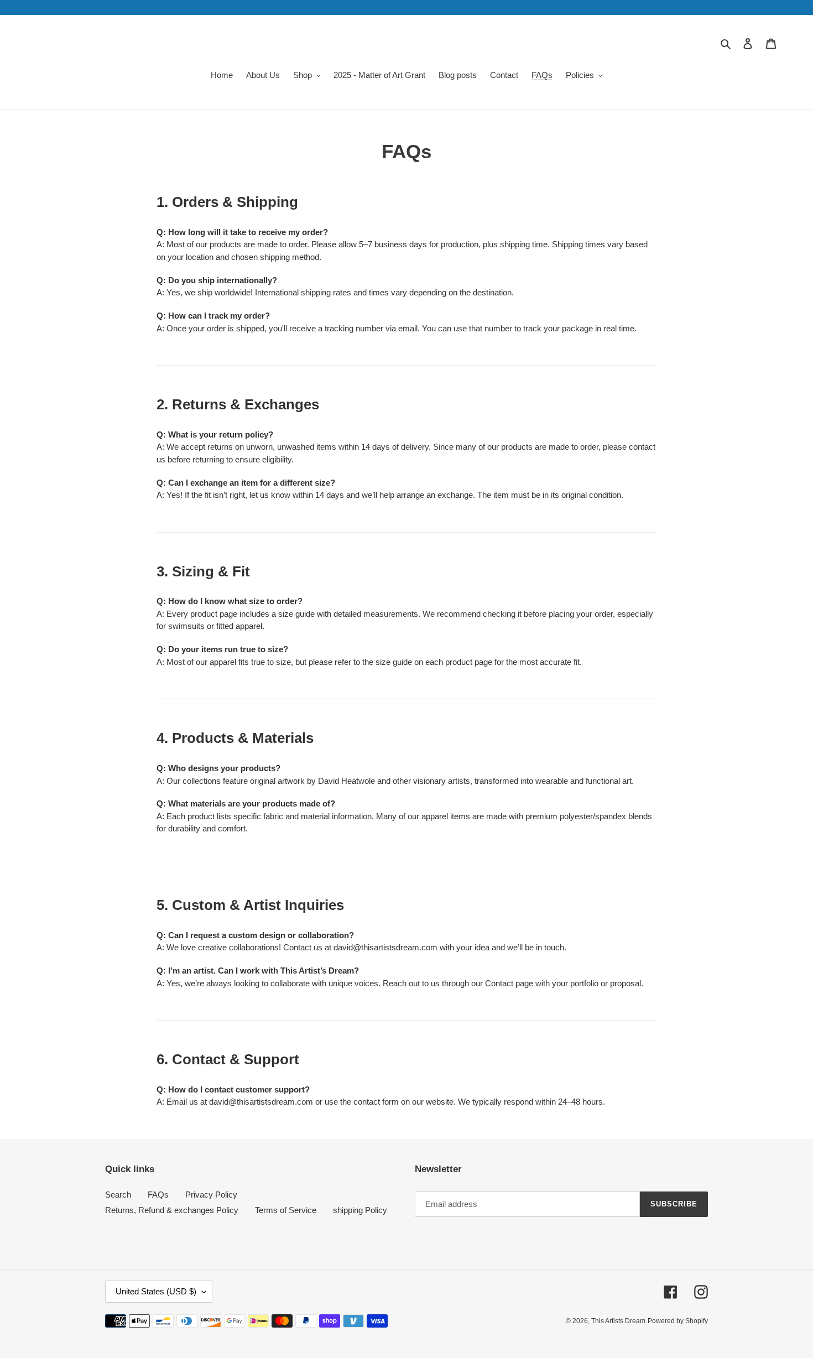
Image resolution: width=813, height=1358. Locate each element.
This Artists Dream (618, 1321)
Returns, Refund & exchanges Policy (171, 1210)
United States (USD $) (156, 1291)
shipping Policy (360, 1210)
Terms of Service (285, 1210)
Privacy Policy (211, 1194)
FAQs (158, 1194)
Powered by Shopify (678, 1321)
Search (118, 1194)
